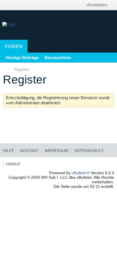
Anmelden (97, 4)
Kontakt (29, 150)
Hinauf (13, 164)
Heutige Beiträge (22, 57)
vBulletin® (80, 172)
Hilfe (8, 150)
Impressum (56, 150)
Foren (14, 46)
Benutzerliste (58, 57)
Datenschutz (89, 150)
